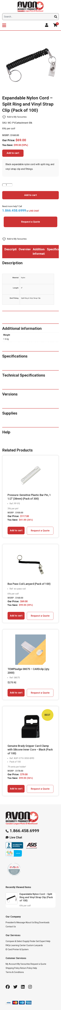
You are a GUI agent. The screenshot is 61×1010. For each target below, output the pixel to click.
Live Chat (16, 837)
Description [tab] (10, 249)
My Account (11, 964)
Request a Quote (30, 221)
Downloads (44, 922)
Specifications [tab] (53, 249)
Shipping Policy (13, 968)
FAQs (8, 945)
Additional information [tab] (39, 251)
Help (35, 968)
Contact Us (11, 926)
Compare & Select (14, 941)
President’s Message (15, 922)
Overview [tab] (25, 249)
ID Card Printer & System (17, 949)
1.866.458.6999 (24, 830)
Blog (36, 922)
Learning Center (18, 945)
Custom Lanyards (34, 945)
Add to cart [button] (16, 530)
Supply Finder (29, 941)
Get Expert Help (43, 941)
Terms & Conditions (15, 972)
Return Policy (26, 968)
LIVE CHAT (34, 211)
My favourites (23, 964)
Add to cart (13, 153)
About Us (29, 922)
